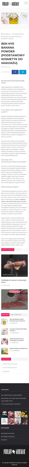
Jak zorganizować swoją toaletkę (11, 395)
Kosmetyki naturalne (10, 364)
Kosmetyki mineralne (17, 34)
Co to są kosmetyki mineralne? (10, 404)
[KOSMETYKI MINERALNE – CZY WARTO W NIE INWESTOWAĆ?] (14, 299)
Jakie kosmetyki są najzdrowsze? (19, 348)
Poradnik (6, 371)
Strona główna (6, 34)
